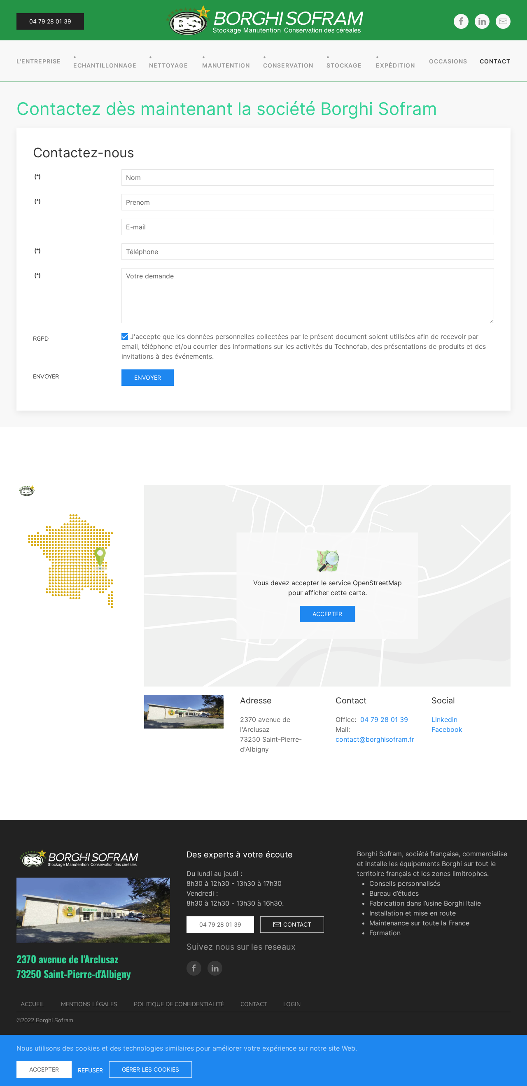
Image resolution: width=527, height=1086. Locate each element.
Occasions (448, 61)
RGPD (41, 339)
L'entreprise (38, 61)
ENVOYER (46, 377)
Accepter (327, 613)
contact (297, 924)
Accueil (32, 1004)
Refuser (90, 1070)
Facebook (446, 729)
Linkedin (444, 719)
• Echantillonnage (105, 61)
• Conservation (288, 61)
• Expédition (395, 61)
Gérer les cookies (150, 1069)
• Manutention (226, 61)
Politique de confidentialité (179, 1004)
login (292, 1004)
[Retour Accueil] (263, 21)
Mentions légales (89, 1004)
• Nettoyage (168, 61)
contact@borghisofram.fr (375, 739)
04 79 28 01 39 (50, 21)
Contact (495, 61)
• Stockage (344, 61)
